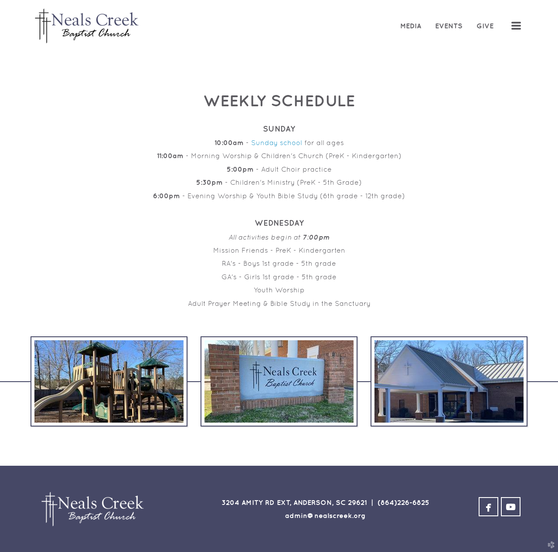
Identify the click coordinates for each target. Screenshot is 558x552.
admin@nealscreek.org (325, 515)
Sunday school (276, 143)
